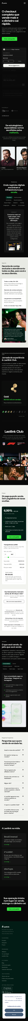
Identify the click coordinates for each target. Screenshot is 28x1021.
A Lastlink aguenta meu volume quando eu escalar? (14, 799)
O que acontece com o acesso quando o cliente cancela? (14, 791)
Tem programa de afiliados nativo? (14, 772)
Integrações (6, 205)
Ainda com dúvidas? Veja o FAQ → (13, 305)
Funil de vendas (17, 197)
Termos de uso (5, 978)
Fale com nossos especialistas (14, 603)
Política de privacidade (8, 980)
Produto (4, 942)
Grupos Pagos (7, 202)
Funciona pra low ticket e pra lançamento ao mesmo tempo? (14, 764)
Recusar (14, 1014)
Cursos (14, 665)
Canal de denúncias (7, 971)
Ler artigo (7, 846)
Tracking (22, 202)
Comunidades (6, 665)
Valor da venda (7, 553)
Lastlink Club (5, 958)
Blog (3, 965)
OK (14, 1010)
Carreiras (4, 982)
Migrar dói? (14, 785)
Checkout (9, 197)
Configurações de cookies (14, 1006)
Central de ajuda (6, 967)
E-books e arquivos (7, 668)
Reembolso (5, 969)
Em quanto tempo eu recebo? (14, 757)
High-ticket (20, 671)
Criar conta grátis (9, 39)
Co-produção (21, 205)
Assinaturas (8, 200)
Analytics (15, 202)
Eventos (5, 671)
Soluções (4, 944)
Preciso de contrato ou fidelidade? (14, 778)
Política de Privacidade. (10, 998)
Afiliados (14, 205)
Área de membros (18, 200)
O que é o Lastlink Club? (14, 806)
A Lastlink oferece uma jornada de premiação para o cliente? (14, 813)
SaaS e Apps (12, 671)
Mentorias (17, 668)
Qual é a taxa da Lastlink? (14, 751)
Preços (3, 947)
